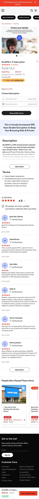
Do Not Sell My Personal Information (27, 476)
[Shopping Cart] (36, 10)
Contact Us (6, 475)
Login (4, 472)
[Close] (35, 2)
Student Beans (25, 480)
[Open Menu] (3, 10)
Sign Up (7, 455)
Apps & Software (8, 17)
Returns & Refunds (26, 466)
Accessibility (24, 472)
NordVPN (9, 89)
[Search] (32, 10)
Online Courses (24, 17)
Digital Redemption (9, 469)
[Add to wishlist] (37, 61)
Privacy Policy (7, 480)
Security (16, 24)
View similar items (16, 113)
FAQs (4, 477)
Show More (19, 166)
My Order (5, 466)
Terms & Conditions (27, 469)
